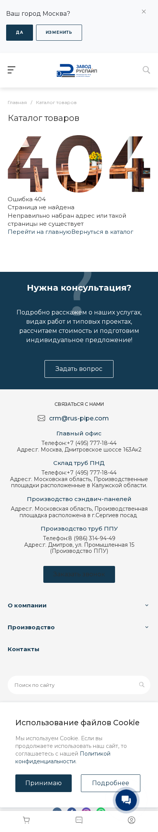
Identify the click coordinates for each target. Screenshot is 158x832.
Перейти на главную (39, 231)
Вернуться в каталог (102, 231)
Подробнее (110, 783)
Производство (31, 627)
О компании (27, 605)
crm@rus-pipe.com (79, 418)
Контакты (24, 649)
